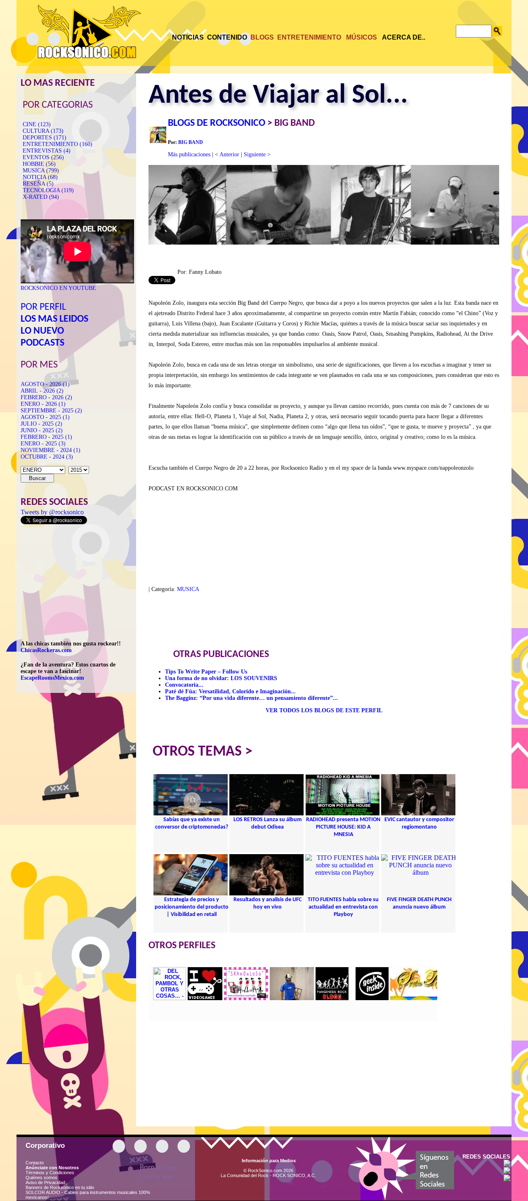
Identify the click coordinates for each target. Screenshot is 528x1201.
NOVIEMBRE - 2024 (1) (50, 450)
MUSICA (188, 589)
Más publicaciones (189, 154)
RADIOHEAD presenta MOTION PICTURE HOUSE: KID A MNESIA (343, 827)
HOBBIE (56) (39, 164)
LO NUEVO (42, 331)
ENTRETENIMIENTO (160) (57, 144)
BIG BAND (190, 142)
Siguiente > (257, 154)
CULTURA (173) (43, 131)
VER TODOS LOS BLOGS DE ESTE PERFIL (324, 710)
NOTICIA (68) (40, 177)
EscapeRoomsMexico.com (52, 678)
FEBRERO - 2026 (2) (46, 397)
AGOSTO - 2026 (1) (45, 384)
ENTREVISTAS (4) (47, 151)
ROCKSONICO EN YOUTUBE (58, 288)
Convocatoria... (184, 685)
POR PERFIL (43, 307)
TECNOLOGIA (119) (48, 190)
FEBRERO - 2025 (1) (46, 437)
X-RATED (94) (41, 197)
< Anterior (227, 154)
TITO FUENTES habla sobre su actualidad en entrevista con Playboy (343, 907)
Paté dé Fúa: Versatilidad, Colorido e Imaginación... (230, 691)
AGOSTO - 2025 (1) (45, 417)
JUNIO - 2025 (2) (42, 430)
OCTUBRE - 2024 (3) (47, 457)
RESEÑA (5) (38, 184)
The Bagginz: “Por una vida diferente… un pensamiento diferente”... (251, 698)
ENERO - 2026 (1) (43, 404)
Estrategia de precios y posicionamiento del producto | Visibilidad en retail (192, 907)
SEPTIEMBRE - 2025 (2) (51, 410)
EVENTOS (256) (43, 157)
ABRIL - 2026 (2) (42, 391)
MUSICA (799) (41, 170)
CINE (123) (37, 124)
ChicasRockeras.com (46, 650)
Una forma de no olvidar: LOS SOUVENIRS (221, 678)
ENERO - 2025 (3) (43, 443)
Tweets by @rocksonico (52, 512)
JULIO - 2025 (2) (41, 424)
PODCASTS (42, 343)
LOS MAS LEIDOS (54, 319)
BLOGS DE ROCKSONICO (216, 123)
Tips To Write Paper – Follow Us (206, 672)
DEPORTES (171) (44, 137)
